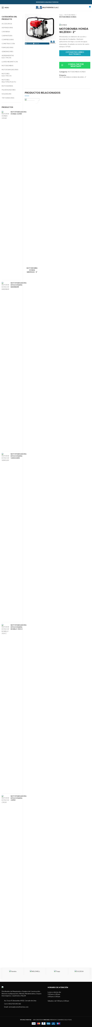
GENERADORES (7, 51)
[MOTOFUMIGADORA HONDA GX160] (5, 194)
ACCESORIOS (7, 24)
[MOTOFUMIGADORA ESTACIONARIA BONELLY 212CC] (5, 708)
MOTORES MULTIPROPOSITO (9, 81)
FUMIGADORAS (7, 47)
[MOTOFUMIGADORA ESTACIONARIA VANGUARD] (5, 537)
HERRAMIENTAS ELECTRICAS (8, 57)
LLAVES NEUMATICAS (10, 62)
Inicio (61, 15)
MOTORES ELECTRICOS (6, 75)
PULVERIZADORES (8, 90)
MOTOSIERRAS (7, 86)
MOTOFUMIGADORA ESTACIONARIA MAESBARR (18, 285)
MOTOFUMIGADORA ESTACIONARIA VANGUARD (18, 456)
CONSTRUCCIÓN (8, 43)
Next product (65, 20)
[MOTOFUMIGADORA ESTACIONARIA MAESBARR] (5, 365)
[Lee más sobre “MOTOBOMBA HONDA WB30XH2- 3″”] (36, 101)
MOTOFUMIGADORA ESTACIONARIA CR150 (18, 798)
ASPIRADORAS (7, 27)
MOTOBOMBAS (70, 15)
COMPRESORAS (8, 39)
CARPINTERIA (7, 36)
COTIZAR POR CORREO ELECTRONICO (75, 53)
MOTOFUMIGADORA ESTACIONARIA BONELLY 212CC (18, 627)
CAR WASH (6, 32)
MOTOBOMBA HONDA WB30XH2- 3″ (32, 270)
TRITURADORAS (8, 98)
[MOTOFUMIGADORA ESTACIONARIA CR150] (5, 879)
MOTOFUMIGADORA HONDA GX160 (18, 113)
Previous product (60, 20)
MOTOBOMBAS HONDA (67, 17)
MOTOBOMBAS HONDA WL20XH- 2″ (72, 77)
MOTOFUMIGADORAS (10, 70)
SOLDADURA (6, 94)
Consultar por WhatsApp (76, 65)
